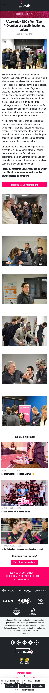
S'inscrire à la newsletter (24, 562)
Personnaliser (38, 686)
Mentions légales (24, 673)
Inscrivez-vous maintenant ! (24, 184)
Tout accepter (11, 686)
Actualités (22, 14)
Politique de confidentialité (24, 678)
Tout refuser (24, 686)
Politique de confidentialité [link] (25, 690)
